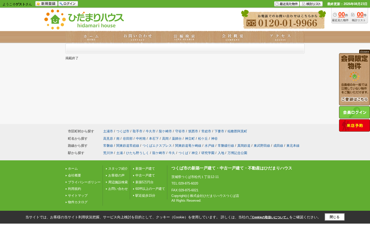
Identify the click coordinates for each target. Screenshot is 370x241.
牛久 (172, 153)
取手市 (137, 131)
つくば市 (122, 131)
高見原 (108, 138)
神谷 (214, 138)
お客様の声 (116, 175)
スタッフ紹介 (118, 168)
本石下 (154, 138)
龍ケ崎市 (165, 131)
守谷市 (180, 131)
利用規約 (74, 189)
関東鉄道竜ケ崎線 (188, 145)
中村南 (141, 138)
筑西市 (193, 131)
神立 (195, 153)
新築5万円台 (144, 182)
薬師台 (177, 138)
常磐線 (108, 145)
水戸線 (209, 145)
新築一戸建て (145, 168)
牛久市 (151, 131)
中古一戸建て (145, 175)
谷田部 (128, 138)
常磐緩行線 (226, 145)
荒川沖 (108, 153)
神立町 (190, 138)
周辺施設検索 (118, 182)
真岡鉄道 (243, 145)
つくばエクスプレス (157, 145)
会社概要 (74, 175)
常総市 (206, 131)
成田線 (278, 145)
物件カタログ (78, 202)
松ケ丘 (203, 138)
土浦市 (108, 131)
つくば (183, 153)
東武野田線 (262, 145)
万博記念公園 (237, 153)
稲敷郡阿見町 (237, 131)
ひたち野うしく (137, 153)
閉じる (335, 217)
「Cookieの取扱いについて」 (269, 217)
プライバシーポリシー (84, 182)
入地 (221, 153)
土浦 (119, 153)
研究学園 (207, 153)
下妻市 (219, 131)
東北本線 (293, 145)
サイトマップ (78, 195)
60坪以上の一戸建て (150, 189)
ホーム (73, 168)
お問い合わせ (118, 189)
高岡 (165, 138)
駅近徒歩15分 (145, 195)
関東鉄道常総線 (127, 145)
